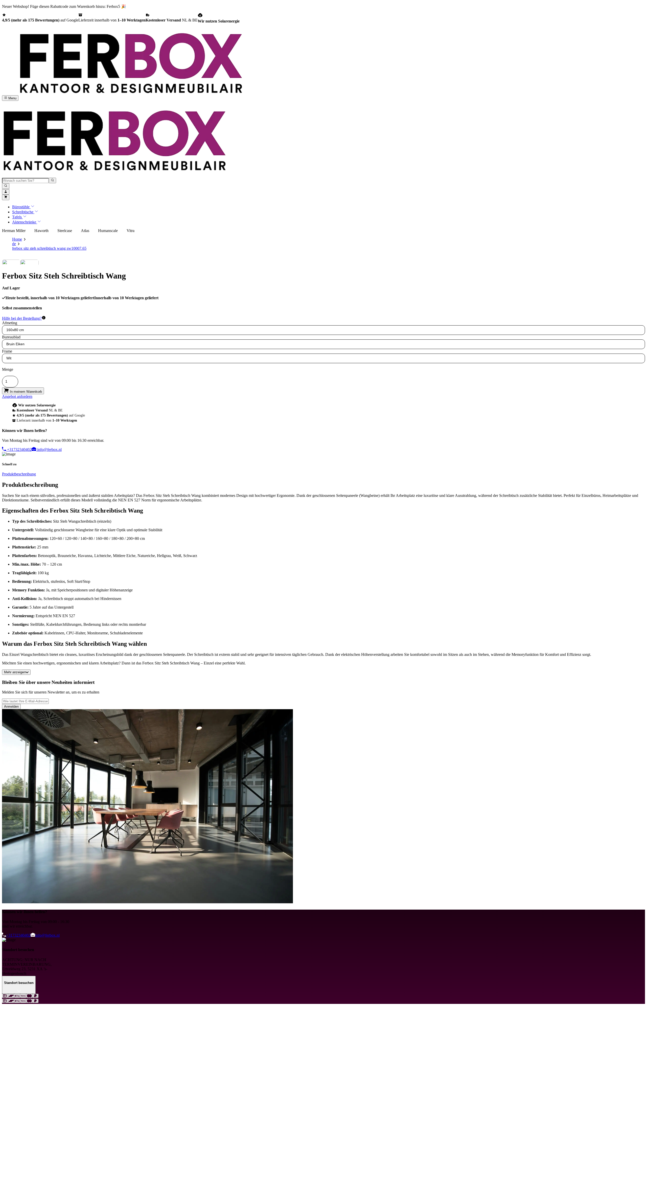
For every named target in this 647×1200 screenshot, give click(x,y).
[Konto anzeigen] (5, 192)
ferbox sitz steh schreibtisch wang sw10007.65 (49, 248)
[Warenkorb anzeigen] (5, 197)
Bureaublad (11, 337)
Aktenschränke (24, 222)
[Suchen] (5, 186)
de (14, 244)
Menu (11, 98)
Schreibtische (23, 212)
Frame (7, 351)
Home (17, 239)
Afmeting (9, 323)
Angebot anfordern (17, 396)
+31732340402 (19, 449)
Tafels (17, 217)
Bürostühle (21, 207)
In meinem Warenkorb (25, 392)
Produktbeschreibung (19, 474)
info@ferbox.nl (49, 449)
